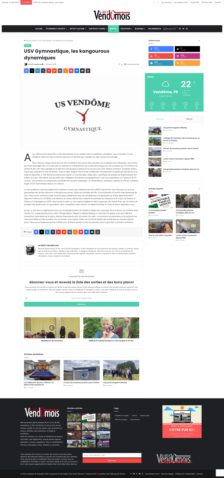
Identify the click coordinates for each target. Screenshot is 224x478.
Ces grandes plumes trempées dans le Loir (181, 169)
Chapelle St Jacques (122, 415)
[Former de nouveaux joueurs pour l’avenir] (82, 370)
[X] (32, 70)
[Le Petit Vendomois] (112, 15)
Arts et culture (77, 29)
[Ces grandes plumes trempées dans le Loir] (155, 172)
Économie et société (55, 29)
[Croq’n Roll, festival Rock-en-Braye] (103, 444)
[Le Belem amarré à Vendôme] (103, 426)
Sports (113, 29)
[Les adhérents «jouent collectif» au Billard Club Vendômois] (42, 370)
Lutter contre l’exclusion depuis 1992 (178, 159)
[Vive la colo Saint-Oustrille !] (161, 226)
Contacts (218, 2)
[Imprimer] (88, 70)
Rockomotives (135, 419)
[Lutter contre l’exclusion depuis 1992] (155, 162)
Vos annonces (166, 2)
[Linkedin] (37, 70)
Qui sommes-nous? (181, 2)
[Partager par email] (82, 70)
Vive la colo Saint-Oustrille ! (160, 235)
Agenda (140, 29)
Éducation (125, 29)
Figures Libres (144, 415)
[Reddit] (54, 70)
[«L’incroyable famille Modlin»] (161, 201)
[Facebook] (26, 70)
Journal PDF (194, 2)
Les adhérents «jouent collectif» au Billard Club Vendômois (39, 383)
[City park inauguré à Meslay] (121, 370)
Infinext (122, 474)
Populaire (160, 119)
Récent (189, 119)
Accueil (39, 29)
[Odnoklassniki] (65, 70)
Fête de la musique (121, 419)
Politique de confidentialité (185, 474)
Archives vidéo (206, 2)
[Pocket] (71, 70)
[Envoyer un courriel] (42, 64)
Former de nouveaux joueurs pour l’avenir (81, 382)
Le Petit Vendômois (34, 64)
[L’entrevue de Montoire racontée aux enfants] (74, 417)
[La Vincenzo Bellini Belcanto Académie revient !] (74, 435)
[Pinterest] (48, 70)
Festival (134, 415)
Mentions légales (167, 474)
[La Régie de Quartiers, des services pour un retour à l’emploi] (155, 141)
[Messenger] (76, 70)
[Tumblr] (43, 70)
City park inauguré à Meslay (115, 382)
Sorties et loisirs (97, 29)
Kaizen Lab (105, 474)
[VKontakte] (60, 70)
